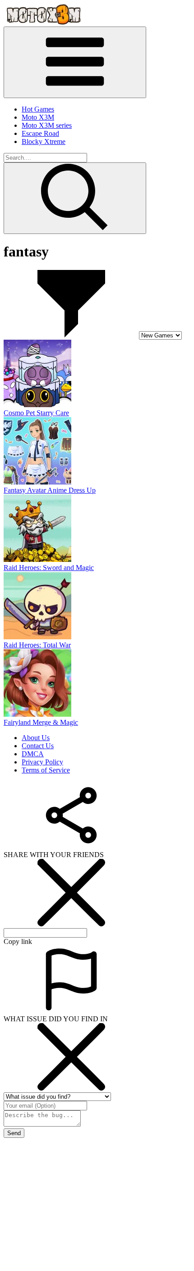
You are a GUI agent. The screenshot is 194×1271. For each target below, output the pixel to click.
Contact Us (38, 746)
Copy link (18, 941)
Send (14, 1133)
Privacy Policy (42, 762)
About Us (36, 737)
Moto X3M (38, 117)
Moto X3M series (47, 125)
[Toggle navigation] (75, 62)
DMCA (33, 754)
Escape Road (40, 133)
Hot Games (38, 109)
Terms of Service (46, 770)
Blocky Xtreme (43, 141)
